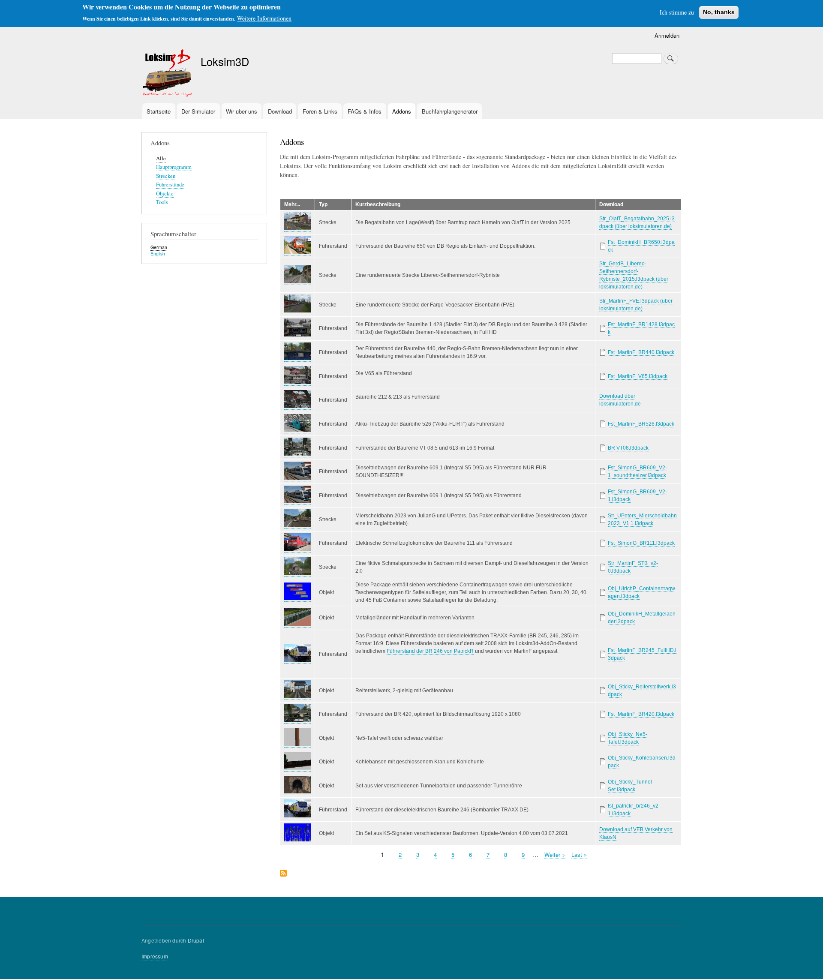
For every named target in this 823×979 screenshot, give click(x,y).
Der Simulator (198, 111)
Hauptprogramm (174, 167)
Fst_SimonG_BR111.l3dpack (641, 543)
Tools (162, 202)
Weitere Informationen (264, 18)
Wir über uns (241, 111)
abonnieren (283, 874)
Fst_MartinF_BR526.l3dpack (641, 424)
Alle (161, 158)
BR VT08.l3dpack (628, 448)
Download (280, 111)
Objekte (165, 193)
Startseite (159, 111)
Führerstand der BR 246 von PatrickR (430, 651)
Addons (401, 111)
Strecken (165, 176)
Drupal (196, 940)
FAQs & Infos (364, 111)
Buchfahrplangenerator (450, 111)
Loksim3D (225, 61)
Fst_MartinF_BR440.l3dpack (641, 352)
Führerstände (170, 184)
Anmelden (667, 35)
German (158, 247)
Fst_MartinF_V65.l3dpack (637, 376)
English (157, 253)
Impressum (154, 956)
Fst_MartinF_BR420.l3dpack (641, 714)
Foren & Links (320, 111)
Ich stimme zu (677, 12)
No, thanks (719, 12)
